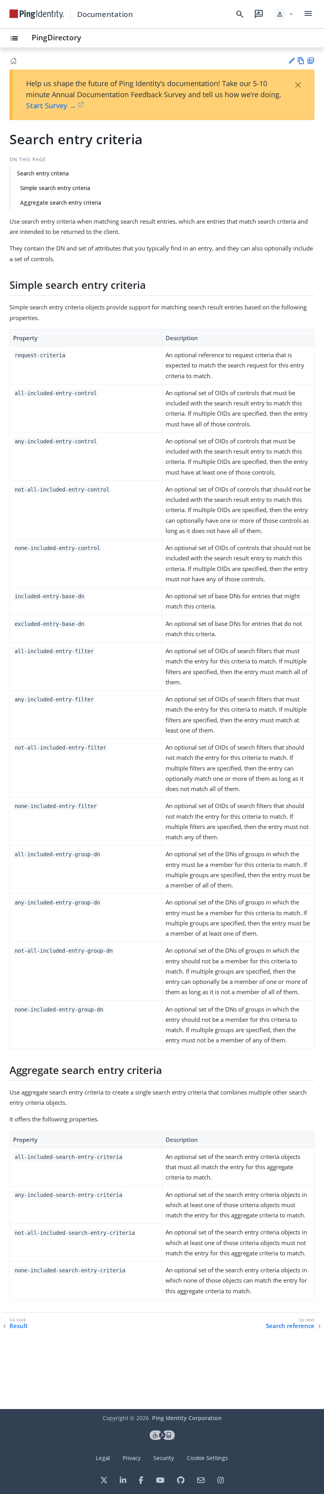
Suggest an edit (291, 60)
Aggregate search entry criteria (60, 202)
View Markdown (301, 60)
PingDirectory (56, 37)
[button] (283, 14)
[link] (36, 14)
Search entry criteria (43, 173)
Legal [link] (103, 1458)
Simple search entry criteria (55, 188)
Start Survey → (51, 105)
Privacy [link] (131, 1458)
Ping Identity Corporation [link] (187, 1418)
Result (18, 1326)
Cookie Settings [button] (207, 1458)
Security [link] (163, 1458)
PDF (311, 60)
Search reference (290, 1326)
